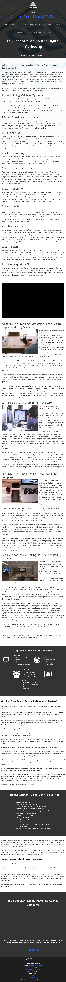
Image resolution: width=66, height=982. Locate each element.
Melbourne (5, 181)
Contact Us (33, 949)
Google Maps (33, 977)
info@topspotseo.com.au (35, 965)
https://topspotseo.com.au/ (33, 969)
